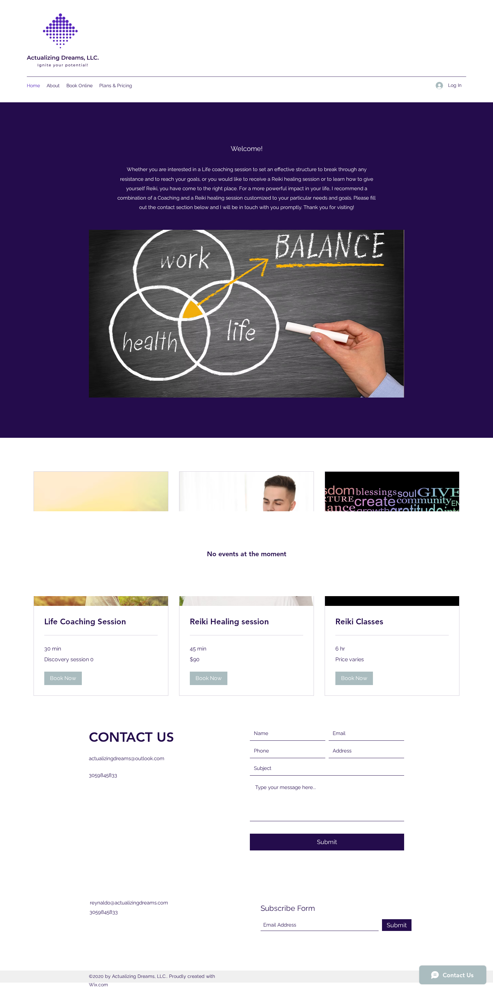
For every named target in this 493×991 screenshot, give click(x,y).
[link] (101, 621)
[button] (250, 314)
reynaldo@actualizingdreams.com (129, 903)
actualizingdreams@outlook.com (126, 758)
